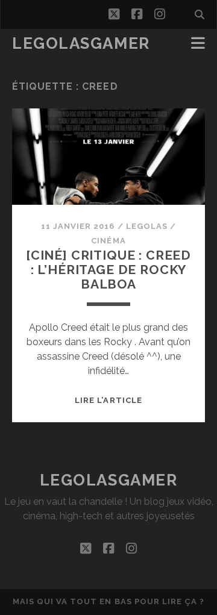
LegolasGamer (81, 43)
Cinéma (108, 240)
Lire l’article (108, 400)
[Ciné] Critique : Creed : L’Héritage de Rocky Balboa (108, 270)
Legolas (147, 226)
